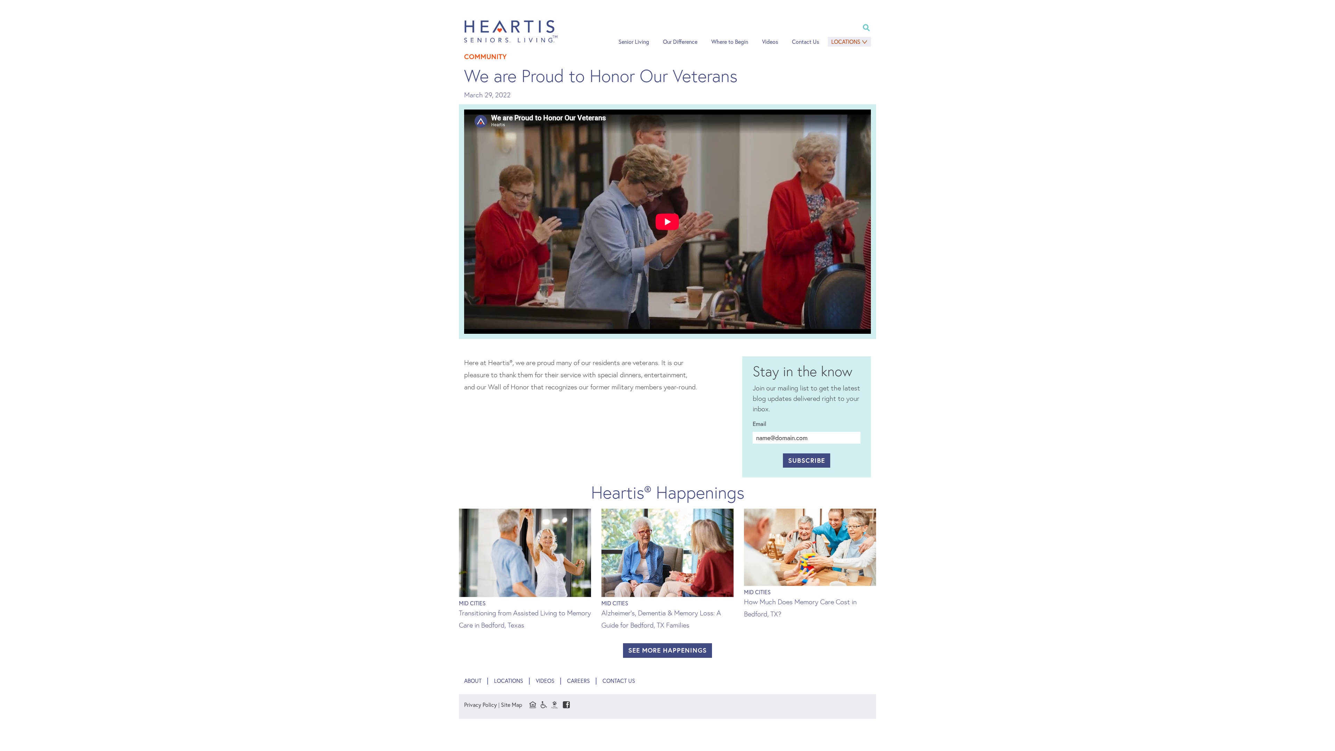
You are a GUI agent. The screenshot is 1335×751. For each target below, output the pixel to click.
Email (759, 424)
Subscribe (806, 460)
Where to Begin (729, 41)
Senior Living (633, 41)
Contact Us (805, 41)
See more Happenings (667, 650)
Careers (578, 680)
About (473, 680)
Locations (845, 41)
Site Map (511, 704)
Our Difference (680, 41)
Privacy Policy (480, 704)
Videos (770, 41)
